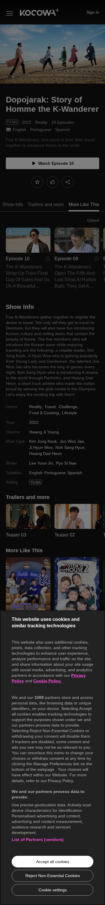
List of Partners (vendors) (38, 839)
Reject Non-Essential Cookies (52, 875)
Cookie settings (52, 890)
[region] (52, 757)
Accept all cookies (52, 861)
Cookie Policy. (47, 681)
